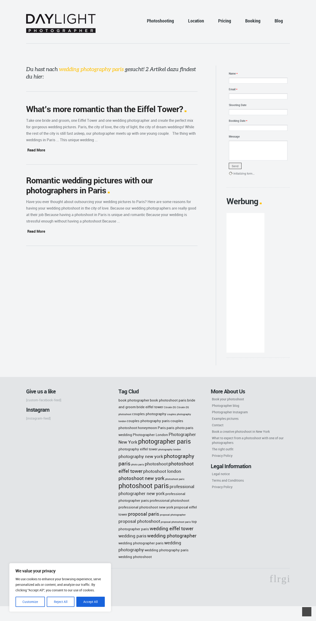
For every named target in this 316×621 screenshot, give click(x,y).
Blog (279, 21)
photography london (169, 449)
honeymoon (147, 427)
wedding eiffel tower (171, 528)
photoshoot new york (141, 478)
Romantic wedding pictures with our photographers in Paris (89, 185)
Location (196, 21)
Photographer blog (225, 405)
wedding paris (132, 536)
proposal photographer (173, 514)
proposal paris (143, 513)
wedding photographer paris (141, 543)
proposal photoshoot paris (176, 522)
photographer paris (164, 441)
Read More (36, 150)
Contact (217, 425)
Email (233, 89)
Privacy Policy (222, 455)
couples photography (149, 413)
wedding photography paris (167, 550)
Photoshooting (160, 21)
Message (234, 136)
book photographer (133, 400)
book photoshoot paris (168, 400)
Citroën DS (170, 407)
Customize (30, 601)
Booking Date (238, 120)
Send (235, 166)
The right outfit (222, 449)
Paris (162, 427)
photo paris (137, 464)
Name (233, 73)
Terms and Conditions (228, 480)
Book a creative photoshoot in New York (241, 431)
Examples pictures (225, 418)
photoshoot (156, 464)
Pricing (224, 21)
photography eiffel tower (138, 449)
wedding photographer (171, 535)
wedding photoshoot (135, 556)
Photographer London (150, 434)
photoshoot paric (175, 479)
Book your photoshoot (228, 399)
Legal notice (221, 474)
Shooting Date (237, 105)
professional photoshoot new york (145, 507)
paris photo (176, 427)
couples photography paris (148, 420)
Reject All (61, 601)
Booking (252, 21)
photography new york (140, 456)
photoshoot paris (143, 485)
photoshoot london (162, 471)
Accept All (90, 601)
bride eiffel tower (149, 407)
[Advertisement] (245, 283)
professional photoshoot (169, 500)
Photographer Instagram (230, 412)
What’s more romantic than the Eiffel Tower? (104, 108)
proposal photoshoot (139, 521)
